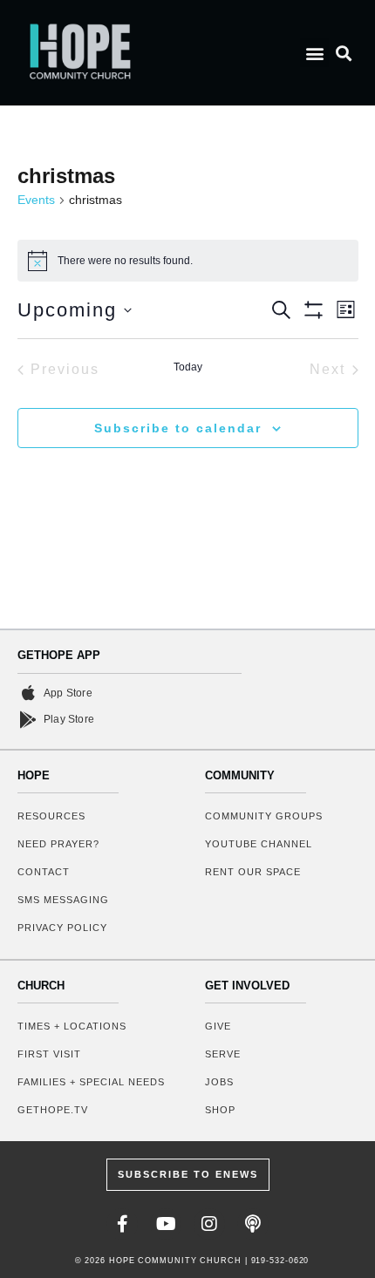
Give (218, 1026)
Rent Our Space (253, 872)
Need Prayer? (58, 844)
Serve (223, 1054)
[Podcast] (253, 1224)
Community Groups (264, 816)
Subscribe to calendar (178, 428)
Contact (43, 872)
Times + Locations (71, 1026)
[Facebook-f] (122, 1224)
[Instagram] (209, 1224)
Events (36, 200)
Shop (220, 1110)
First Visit (49, 1054)
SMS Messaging (63, 899)
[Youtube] (165, 1224)
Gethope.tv (52, 1110)
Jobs (219, 1082)
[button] (314, 52)
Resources (51, 816)
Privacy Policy (62, 927)
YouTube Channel (258, 844)
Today (188, 367)
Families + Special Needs (91, 1082)
